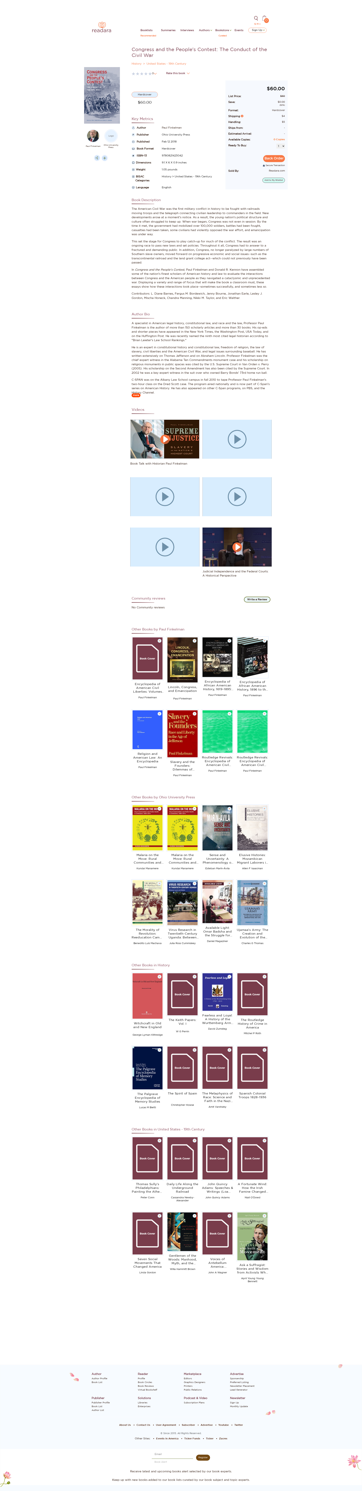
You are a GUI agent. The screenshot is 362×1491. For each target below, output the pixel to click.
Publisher (142, 134)
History (137, 63)
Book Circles (145, 1382)
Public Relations (193, 1390)
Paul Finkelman (93, 146)
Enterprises (144, 1406)
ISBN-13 (141, 155)
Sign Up (257, 30)
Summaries (168, 30)
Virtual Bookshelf (147, 1390)
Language (142, 187)
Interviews (187, 30)
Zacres (223, 1438)
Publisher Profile (101, 1402)
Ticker (209, 1438)
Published (143, 141)
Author (141, 127)
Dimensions (143, 162)
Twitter (238, 1425)
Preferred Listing (239, 1382)
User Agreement (166, 1425)
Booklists (146, 30)
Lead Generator (239, 1390)
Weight (141, 169)
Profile (141, 1378)
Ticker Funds (192, 1438)
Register (203, 1457)
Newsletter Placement (242, 1386)
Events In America (167, 1438)
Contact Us (143, 1425)
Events (239, 30)
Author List (98, 1410)
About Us (125, 1425)
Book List (97, 1382)
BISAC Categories (141, 178)
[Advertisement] (102, 239)
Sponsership (237, 1378)
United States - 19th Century (166, 63)
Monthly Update (239, 1406)
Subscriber (188, 1425)
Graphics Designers (194, 1382)
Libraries (142, 1402)
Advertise (207, 1425)
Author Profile (99, 1378)
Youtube (223, 1425)
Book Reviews (146, 1386)
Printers (188, 1386)
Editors (188, 1378)
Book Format (145, 148)
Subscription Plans (194, 1402)
